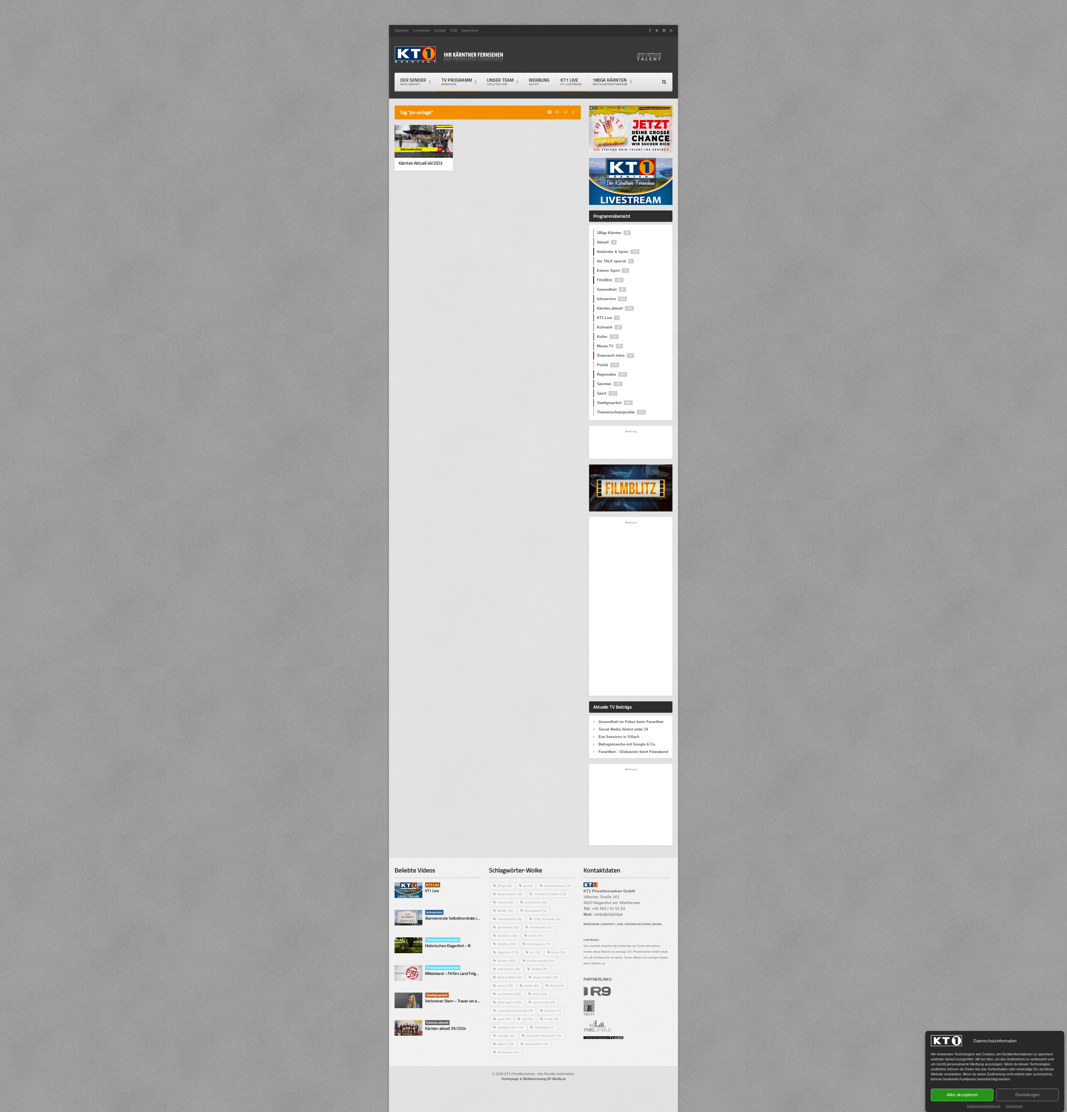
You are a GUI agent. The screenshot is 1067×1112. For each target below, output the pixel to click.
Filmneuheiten (509, 919)
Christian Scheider (550, 894)
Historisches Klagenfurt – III (447, 945)
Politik (607, 365)
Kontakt (440, 30)
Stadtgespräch (614, 403)
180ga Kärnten (613, 233)
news (540, 994)
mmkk (531, 985)
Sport (606, 393)
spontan (553, 1010)
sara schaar (544, 1002)
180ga (504, 885)
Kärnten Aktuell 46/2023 (420, 163)
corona (505, 902)
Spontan (608, 384)
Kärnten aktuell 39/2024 (445, 1028)
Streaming (544, 1027)
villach (505, 1044)
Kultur (607, 337)
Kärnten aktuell (541, 960)
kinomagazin (538, 944)
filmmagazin (536, 910)
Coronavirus (535, 902)
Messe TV (609, 346)
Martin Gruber (545, 977)
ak (528, 885)
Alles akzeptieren (962, 1095)
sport (504, 1019)
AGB (453, 30)
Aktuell (606, 242)
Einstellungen (1027, 1095)
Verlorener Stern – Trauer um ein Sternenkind (463, 1001)
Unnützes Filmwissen (543, 1035)
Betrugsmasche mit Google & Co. (627, 744)
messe (505, 985)
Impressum (1014, 1106)
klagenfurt (508, 952)
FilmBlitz (609, 280)
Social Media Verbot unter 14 (623, 729)
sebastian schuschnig (515, 1010)
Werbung (539, 81)
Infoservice (611, 299)
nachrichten (509, 994)
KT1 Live (571, 81)
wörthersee (508, 1052)
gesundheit (507, 927)
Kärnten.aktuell (614, 308)
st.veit (551, 1019)
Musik (557, 985)
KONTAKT (608, 924)
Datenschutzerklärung (983, 1106)
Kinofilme (506, 944)
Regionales (611, 374)
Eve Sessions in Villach (619, 737)
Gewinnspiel (541, 927)
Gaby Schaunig (547, 919)
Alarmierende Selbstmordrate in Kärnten (459, 918)
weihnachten (536, 1044)
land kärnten (508, 969)
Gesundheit (610, 289)
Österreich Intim (614, 355)
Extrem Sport (612, 270)
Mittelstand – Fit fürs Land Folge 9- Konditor (461, 973)
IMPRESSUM (591, 924)
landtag (540, 969)
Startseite (402, 30)
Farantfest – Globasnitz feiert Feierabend (633, 752)
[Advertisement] (533, 12)
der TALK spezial (614, 261)
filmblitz (505, 910)
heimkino (507, 935)
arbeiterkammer (558, 885)
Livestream (421, 30)
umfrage (506, 1035)
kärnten (506, 960)
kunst (558, 952)
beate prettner (510, 894)
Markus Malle (509, 977)
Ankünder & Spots (617, 252)
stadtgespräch (510, 1027)
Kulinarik (608, 327)
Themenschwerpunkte (620, 412)
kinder (535, 935)
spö (527, 1019)
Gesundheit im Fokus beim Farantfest (631, 722)
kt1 (535, 952)
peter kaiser (509, 1002)
